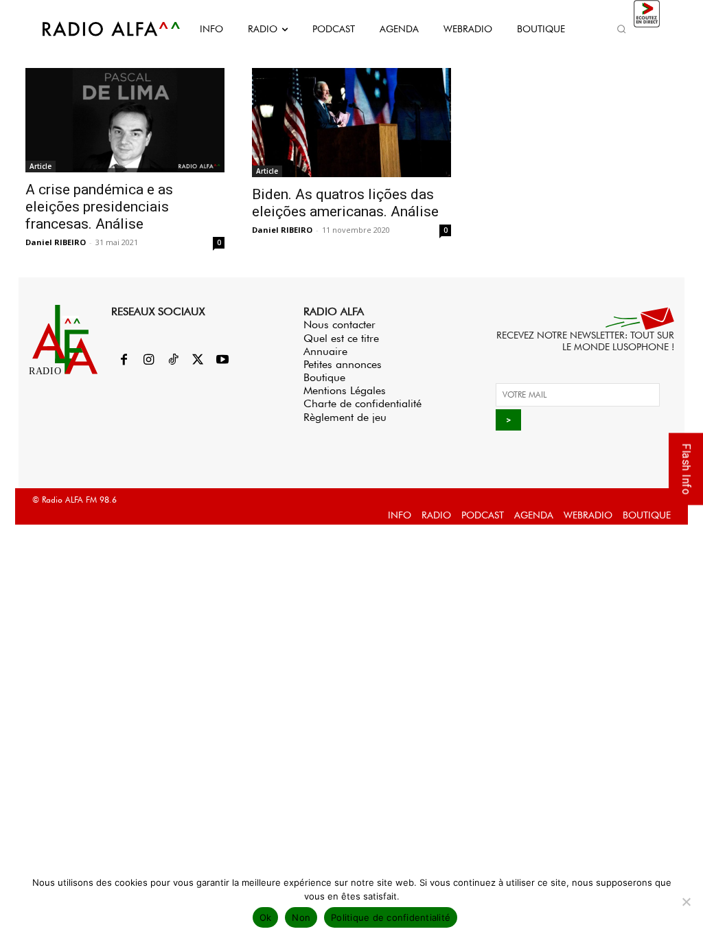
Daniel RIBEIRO (55, 242)
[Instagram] (148, 360)
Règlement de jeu (345, 417)
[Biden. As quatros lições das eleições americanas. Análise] (351, 122)
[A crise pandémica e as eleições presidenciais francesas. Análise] (124, 120)
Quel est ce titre (341, 338)
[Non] (686, 901)
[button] (622, 29)
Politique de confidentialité (390, 917)
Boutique (324, 377)
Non (301, 917)
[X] (197, 360)
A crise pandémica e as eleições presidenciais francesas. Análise (99, 206)
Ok (266, 917)
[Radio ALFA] (96, 28)
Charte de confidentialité (362, 403)
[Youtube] (222, 360)
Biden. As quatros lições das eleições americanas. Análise (345, 203)
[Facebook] (123, 360)
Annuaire (325, 351)
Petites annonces (342, 364)
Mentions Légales (344, 390)
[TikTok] (173, 360)
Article (40, 166)
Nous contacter (339, 324)
